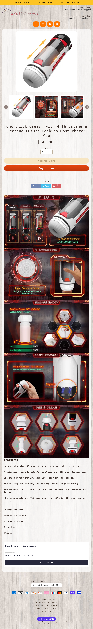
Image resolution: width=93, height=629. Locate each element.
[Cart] (50, 24)
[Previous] (6, 107)
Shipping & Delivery (46, 603)
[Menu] (36, 24)
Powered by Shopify (46, 624)
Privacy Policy (46, 600)
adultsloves (44, 622)
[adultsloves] (20, 13)
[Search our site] (57, 24)
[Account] (43, 24)
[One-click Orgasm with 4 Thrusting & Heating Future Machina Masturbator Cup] (21, 107)
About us (46, 611)
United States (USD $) (45, 585)
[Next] (87, 107)
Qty (46, 148)
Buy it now (46, 168)
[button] (46, 562)
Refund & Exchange (46, 605)
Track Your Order (46, 608)
